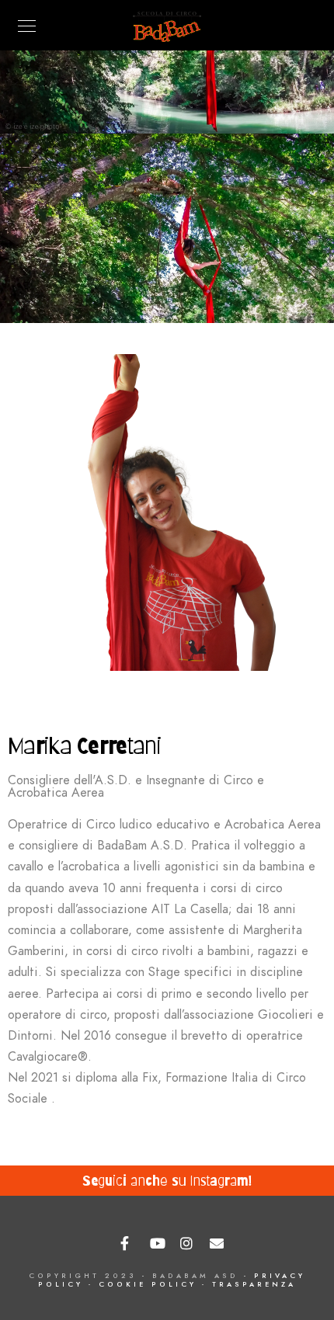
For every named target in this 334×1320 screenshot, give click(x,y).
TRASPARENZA (254, 1284)
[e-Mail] (217, 1244)
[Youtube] (157, 1244)
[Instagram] (188, 1244)
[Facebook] (128, 1244)
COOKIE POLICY (148, 1284)
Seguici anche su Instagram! (167, 1180)
